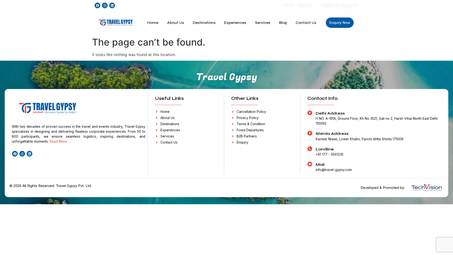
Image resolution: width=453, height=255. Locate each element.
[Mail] (309, 164)
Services (262, 22)
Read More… (60, 141)
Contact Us (306, 22)
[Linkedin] (112, 5)
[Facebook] (97, 5)
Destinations (204, 22)
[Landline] (309, 148)
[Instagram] (105, 5)
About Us (175, 22)
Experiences (235, 22)
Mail (320, 164)
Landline (325, 149)
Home (152, 22)
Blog (283, 22)
